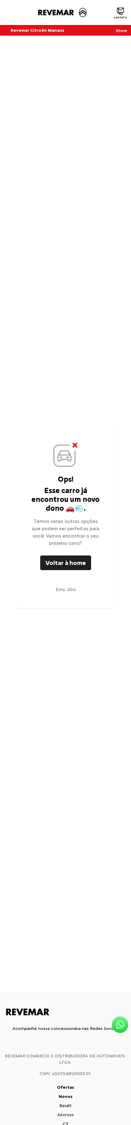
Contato (120, 17)
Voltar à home (65, 562)
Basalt (65, 1105)
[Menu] (6, 12)
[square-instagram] (65, 1041)
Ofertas (65, 1087)
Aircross (65, 1114)
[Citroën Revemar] (61, 12)
